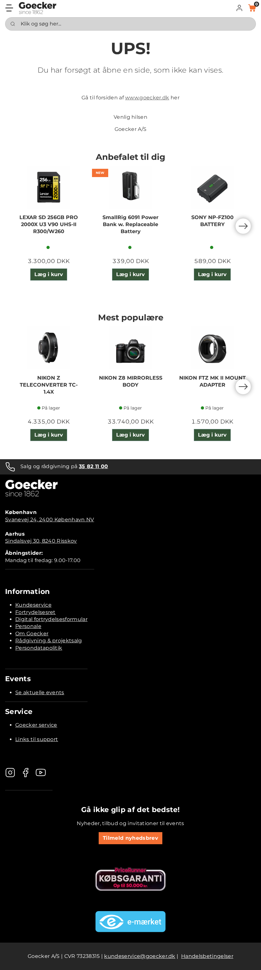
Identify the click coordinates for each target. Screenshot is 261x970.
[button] (239, 8)
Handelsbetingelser (207, 956)
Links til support (36, 739)
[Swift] (37, 8)
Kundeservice (33, 605)
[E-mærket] (130, 921)
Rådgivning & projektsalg (48, 641)
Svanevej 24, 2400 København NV (49, 520)
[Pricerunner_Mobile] (130, 879)
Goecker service (36, 725)
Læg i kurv (48, 274)
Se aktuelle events (39, 692)
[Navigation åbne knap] (9, 8)
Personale (28, 626)
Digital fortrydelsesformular (51, 619)
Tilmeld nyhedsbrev (130, 838)
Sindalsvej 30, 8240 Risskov (41, 541)
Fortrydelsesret (35, 612)
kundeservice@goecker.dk (139, 956)
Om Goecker (31, 634)
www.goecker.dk (147, 98)
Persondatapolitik (38, 648)
